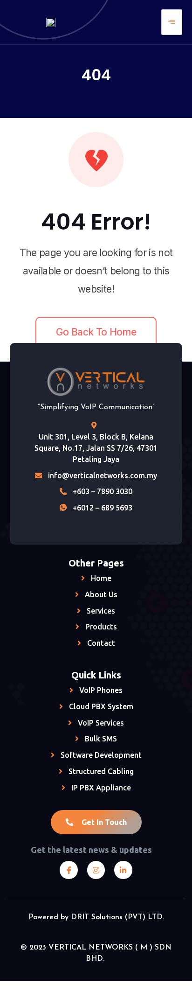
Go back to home (96, 332)
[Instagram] (96, 870)
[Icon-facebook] (68, 870)
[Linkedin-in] (123, 870)
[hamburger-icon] (171, 22)
